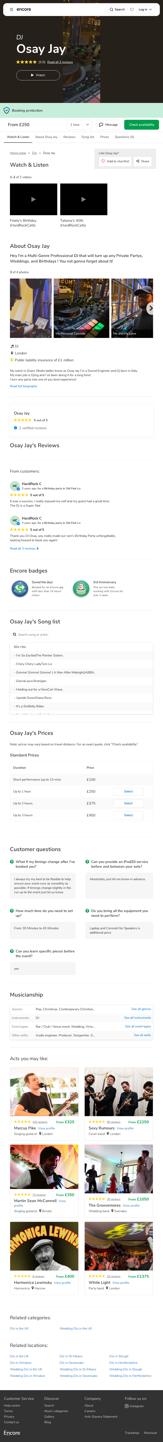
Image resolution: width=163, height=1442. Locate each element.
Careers (89, 1411)
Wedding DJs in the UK (76, 1328)
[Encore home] (24, 9)
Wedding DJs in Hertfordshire (130, 1376)
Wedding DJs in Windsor (27, 1376)
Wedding (77, 1026)
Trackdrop (132, 1433)
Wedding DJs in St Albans (78, 1369)
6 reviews (38, 1276)
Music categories (56, 1411)
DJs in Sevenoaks (72, 1363)
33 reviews (113, 1276)
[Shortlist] (131, 9)
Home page (18, 153)
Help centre (12, 1405)
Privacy (9, 1416)
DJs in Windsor (21, 1363)
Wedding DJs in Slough (125, 1369)
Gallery (49, 1416)
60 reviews (113, 1122)
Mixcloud (150, 1433)
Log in (143, 9)
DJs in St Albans (71, 1356)
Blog (47, 1422)
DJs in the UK (19, 1328)
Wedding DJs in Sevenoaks (79, 1376)
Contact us (11, 1422)
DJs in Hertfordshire (123, 1363)
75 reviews (39, 1195)
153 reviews (40, 1122)
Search (120, 9)
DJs (34, 153)
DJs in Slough (118, 1356)
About (88, 1405)
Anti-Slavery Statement (100, 1416)
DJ (37, 1018)
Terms (8, 1411)
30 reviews (113, 1199)
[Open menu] (11, 9)
